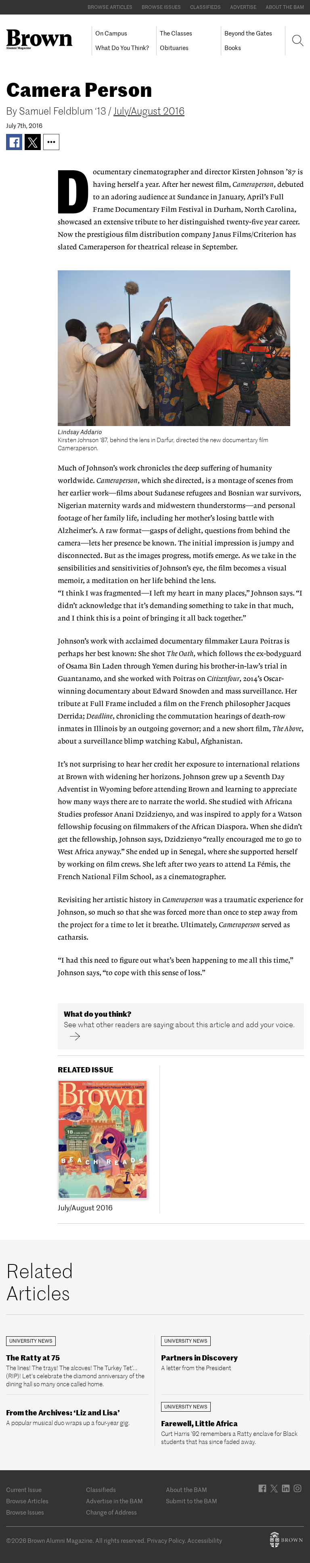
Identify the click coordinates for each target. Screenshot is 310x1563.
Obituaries (174, 48)
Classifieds (205, 7)
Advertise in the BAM (114, 1501)
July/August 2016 (148, 111)
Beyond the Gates (248, 33)
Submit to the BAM (191, 1501)
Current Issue (24, 1490)
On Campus (111, 33)
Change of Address (111, 1512)
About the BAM (285, 7)
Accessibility (204, 1540)
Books (232, 48)
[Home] (42, 39)
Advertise (243, 7)
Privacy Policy (165, 1540)
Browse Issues (161, 7)
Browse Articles (110, 7)
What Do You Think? (122, 48)
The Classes (176, 33)
